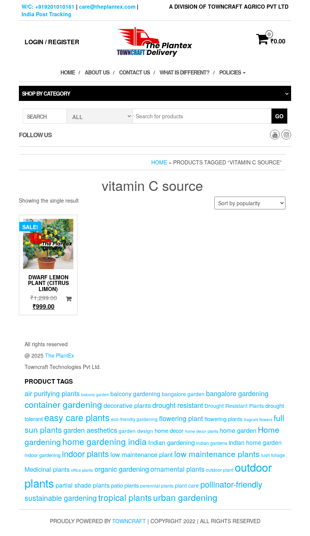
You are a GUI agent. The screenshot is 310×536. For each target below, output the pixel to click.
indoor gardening (42, 455)
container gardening (63, 404)
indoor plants (85, 453)
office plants (82, 470)
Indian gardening (171, 442)
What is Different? (184, 72)
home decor (169, 430)
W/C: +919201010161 (48, 6)
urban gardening (185, 497)
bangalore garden (183, 394)
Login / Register (52, 41)
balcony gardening (135, 393)
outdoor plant (219, 469)
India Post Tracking (46, 14)
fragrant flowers (258, 419)
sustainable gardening (61, 498)
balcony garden (95, 394)
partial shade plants (83, 485)
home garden (238, 430)
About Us (97, 72)
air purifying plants (52, 393)
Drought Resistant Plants (234, 405)
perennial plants (157, 485)
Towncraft (129, 521)
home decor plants (201, 431)
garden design (136, 430)
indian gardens (211, 443)
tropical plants (125, 497)
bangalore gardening (237, 393)
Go (279, 116)
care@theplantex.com (107, 6)
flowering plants (223, 419)
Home (67, 72)
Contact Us (134, 72)
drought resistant (177, 405)
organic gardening (122, 469)
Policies (230, 72)
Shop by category (46, 93)
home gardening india (104, 441)
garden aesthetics (90, 430)
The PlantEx (59, 355)
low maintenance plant (141, 454)
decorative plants (127, 405)
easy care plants (77, 417)
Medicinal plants (47, 469)
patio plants (125, 485)
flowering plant (181, 418)
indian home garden (255, 442)
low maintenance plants (217, 453)
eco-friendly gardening (134, 419)
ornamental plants (177, 469)
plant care (187, 485)
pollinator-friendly (231, 484)
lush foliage (273, 455)
